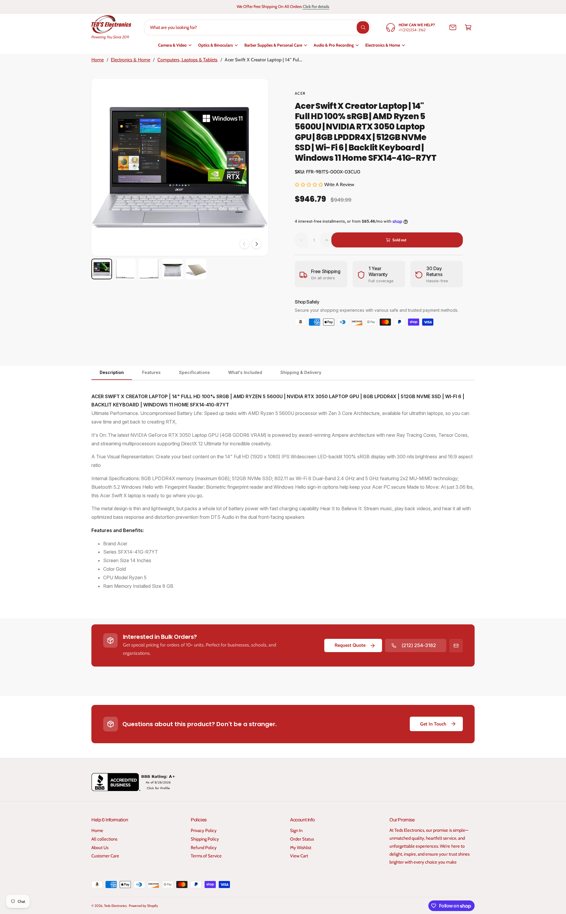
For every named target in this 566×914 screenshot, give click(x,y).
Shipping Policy (205, 839)
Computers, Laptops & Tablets (187, 60)
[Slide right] (256, 244)
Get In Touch (433, 724)
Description (112, 372)
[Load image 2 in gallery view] (125, 269)
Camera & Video (172, 45)
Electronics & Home (382, 45)
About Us (99, 847)
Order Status (302, 839)
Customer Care (105, 856)
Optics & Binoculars (215, 45)
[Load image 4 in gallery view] (172, 269)
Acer (300, 93)
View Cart (299, 856)
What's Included (245, 372)
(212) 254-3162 (419, 645)
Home (97, 60)
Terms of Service (206, 856)
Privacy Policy (204, 830)
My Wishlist (300, 847)
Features (151, 372)
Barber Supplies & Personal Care (273, 45)
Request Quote (350, 645)
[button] (468, 27)
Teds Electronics (115, 906)
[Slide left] (244, 244)
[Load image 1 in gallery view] (101, 269)
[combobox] (257, 27)
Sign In (296, 830)
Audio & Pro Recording (334, 45)
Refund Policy (204, 847)
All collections (104, 839)
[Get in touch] (452, 27)
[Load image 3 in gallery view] (149, 269)
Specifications (194, 372)
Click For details (316, 6)
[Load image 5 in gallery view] (196, 269)
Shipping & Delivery (300, 372)
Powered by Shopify (143, 906)
